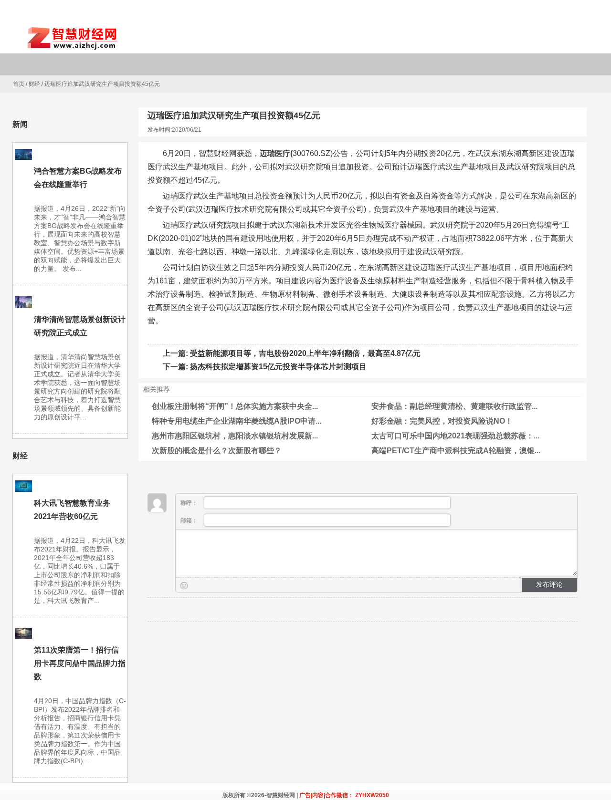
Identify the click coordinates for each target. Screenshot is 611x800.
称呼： (189, 502)
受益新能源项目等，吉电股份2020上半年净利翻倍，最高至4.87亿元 (305, 353)
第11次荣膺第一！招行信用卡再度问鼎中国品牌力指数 (80, 663)
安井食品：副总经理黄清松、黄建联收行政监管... (454, 406)
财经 (34, 84)
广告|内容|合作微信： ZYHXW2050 (344, 795)
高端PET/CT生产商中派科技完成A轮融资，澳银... (455, 451)
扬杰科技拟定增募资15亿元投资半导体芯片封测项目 (278, 367)
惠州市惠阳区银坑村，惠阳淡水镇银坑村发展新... (235, 436)
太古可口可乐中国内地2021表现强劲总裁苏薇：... (455, 436)
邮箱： (189, 520)
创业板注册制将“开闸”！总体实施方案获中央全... (235, 406)
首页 (18, 84)
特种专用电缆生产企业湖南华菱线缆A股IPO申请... (236, 421)
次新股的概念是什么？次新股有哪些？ (217, 451)
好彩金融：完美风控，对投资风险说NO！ (442, 421)
